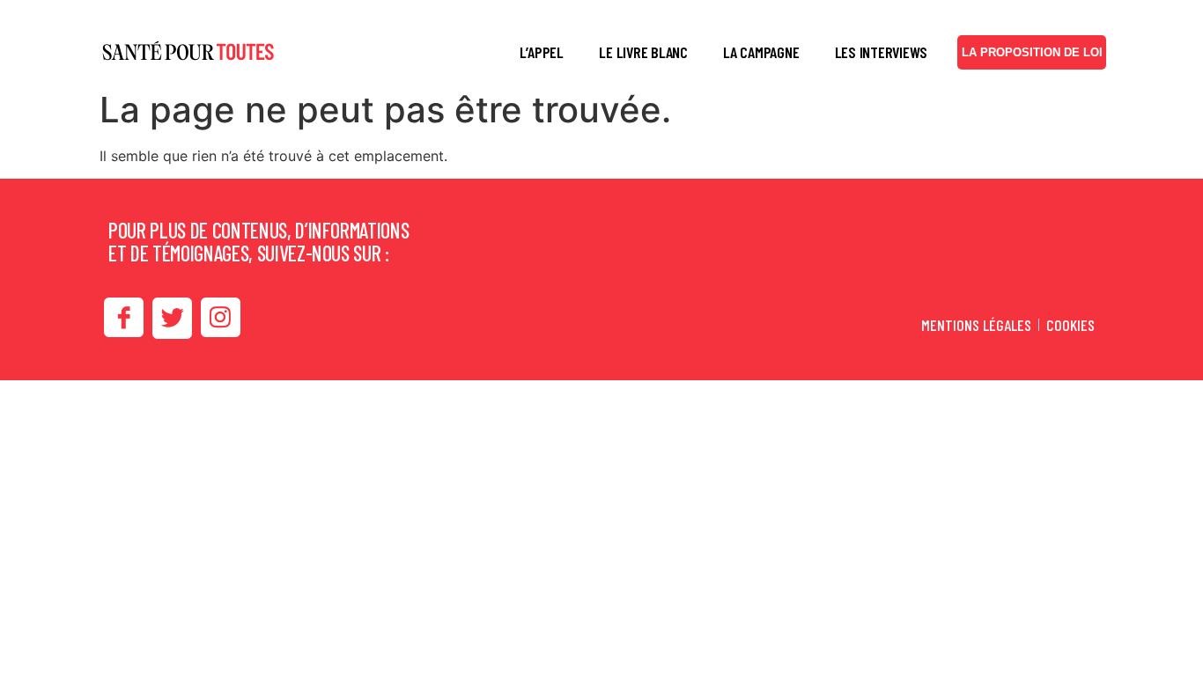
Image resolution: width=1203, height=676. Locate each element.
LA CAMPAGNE (761, 52)
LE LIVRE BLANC (643, 52)
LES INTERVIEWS (881, 52)
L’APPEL (542, 52)
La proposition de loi (1032, 52)
